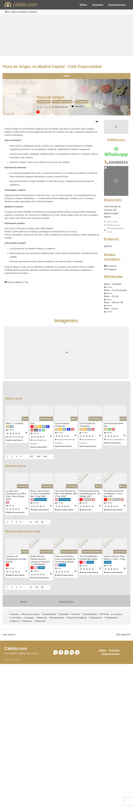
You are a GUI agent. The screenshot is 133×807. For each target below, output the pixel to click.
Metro (25, 419)
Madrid (24, 602)
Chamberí (64, 614)
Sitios (83, 4)
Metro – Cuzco (111, 308)
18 (36, 522)
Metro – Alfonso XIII (113, 302)
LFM (18, 660)
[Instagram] (66, 652)
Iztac (33, 423)
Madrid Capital (66, 602)
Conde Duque (90, 614)
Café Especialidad (62, 101)
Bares (74, 419)
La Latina (117, 614)
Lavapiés (29, 618)
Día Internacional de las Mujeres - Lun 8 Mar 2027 (114, 493)
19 (42, 522)
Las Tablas (16, 618)
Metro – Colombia (112, 284)
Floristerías (81, 101)
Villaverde (40, 621)
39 (42, 587)
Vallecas (15, 621)
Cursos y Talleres (69, 552)
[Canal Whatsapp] (55, 652)
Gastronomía (46, 552)
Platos (25, 552)
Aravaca (15, 614)
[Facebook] (61, 652)
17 (31, 522)
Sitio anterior (7, 635)
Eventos (97, 4)
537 (31, 456)
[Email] (72, 652)
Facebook (112, 266)
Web (109, 246)
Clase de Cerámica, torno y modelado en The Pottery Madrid (65, 559)
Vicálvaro (27, 621)
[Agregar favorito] (27, 433)
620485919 (118, 162)
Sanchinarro (96, 618)
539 (45, 456)
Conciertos (23, 486)
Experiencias (117, 4)
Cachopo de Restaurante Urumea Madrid (16, 559)
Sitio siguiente (124, 635)
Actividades (43, 101)
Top (26, 282)
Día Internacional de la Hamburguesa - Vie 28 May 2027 (90, 493)
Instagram (111, 269)
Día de (98, 486)
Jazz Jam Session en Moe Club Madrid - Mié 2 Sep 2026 (66, 493)
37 (31, 587)
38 (36, 587)
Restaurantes (46, 419)
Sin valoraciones (60, 107)
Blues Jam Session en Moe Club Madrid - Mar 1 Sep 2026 (41, 493)
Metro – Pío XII (111, 296)
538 (38, 456)
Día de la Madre (14, 282)
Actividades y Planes (92, 552)
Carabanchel (49, 614)
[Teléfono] (77, 652)
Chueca (76, 614)
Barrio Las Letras (31, 614)
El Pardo (104, 614)
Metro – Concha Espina (115, 290)
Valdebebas (111, 618)
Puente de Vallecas (77, 618)
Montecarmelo (57, 618)
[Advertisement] (66, 35)
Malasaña (42, 618)
